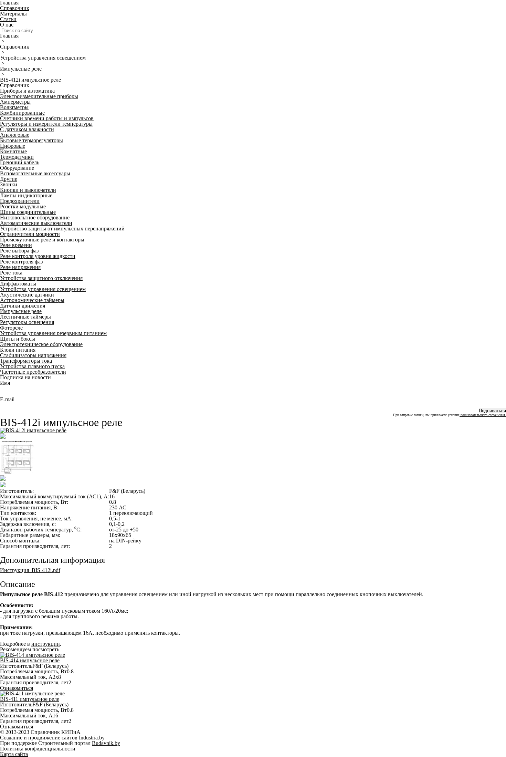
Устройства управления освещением (43, 58)
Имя (5, 383)
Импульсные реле (21, 69)
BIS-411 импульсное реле (29, 699)
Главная (9, 36)
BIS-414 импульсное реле (30, 660)
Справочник (14, 8)
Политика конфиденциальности (37, 748)
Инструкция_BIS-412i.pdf (30, 570)
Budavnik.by (106, 743)
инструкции (45, 644)
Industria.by (92, 737)
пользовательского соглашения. (483, 415)
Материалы (13, 14)
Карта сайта (14, 754)
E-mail (7, 399)
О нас (6, 25)
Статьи (8, 19)
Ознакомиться (16, 688)
